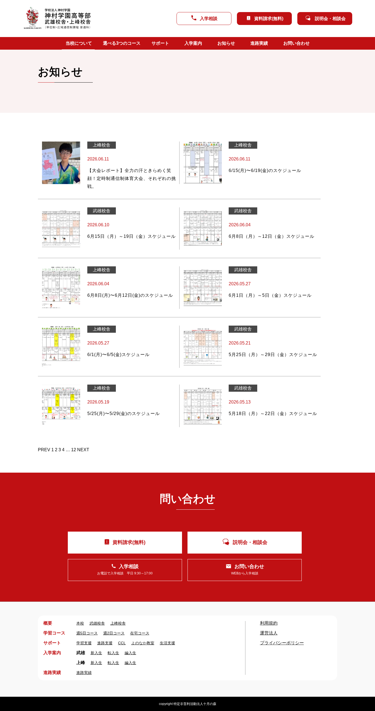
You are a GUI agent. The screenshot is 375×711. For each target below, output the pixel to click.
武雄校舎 (97, 623)
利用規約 (269, 623)
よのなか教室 (142, 643)
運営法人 (269, 633)
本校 (80, 623)
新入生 (96, 653)
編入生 (130, 653)
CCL (122, 643)
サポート (160, 43)
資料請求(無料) (268, 18)
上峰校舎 (118, 623)
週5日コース (87, 633)
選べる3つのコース (122, 43)
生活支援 (167, 643)
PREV (44, 449)
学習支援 (84, 643)
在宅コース (139, 633)
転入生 (113, 653)
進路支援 (105, 643)
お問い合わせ (296, 43)
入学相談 (208, 18)
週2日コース (114, 633)
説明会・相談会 (330, 18)
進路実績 (259, 43)
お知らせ (226, 43)
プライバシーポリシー (282, 643)
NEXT (83, 449)
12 (73, 449)
